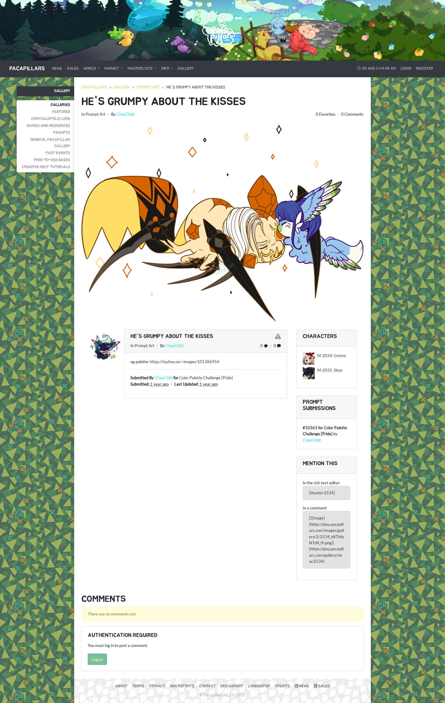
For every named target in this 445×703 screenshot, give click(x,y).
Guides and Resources (48, 126)
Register (424, 69)
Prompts (61, 133)
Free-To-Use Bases (52, 160)
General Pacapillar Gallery (50, 143)
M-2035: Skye (329, 370)
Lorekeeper (259, 686)
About (121, 686)
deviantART (231, 686)
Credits (282, 686)
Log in (97, 659)
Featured (61, 112)
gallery (122, 87)
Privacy (157, 686)
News (57, 69)
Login (406, 69)
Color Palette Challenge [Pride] (206, 377)
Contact (207, 686)
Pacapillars (27, 68)
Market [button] (112, 69)
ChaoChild (125, 114)
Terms (138, 686)
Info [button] (165, 69)
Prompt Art (148, 87)
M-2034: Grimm (331, 355)
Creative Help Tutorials (46, 167)
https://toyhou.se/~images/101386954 (184, 361)
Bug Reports (182, 686)
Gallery (186, 69)
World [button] (90, 69)
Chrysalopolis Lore (50, 119)
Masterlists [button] (140, 69)
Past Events (58, 153)
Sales (73, 69)
